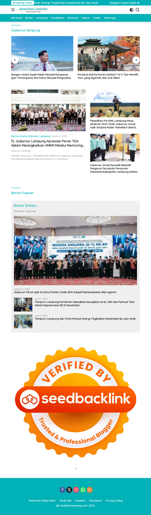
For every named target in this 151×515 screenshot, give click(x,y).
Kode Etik (65, 500)
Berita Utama (19, 136)
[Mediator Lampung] (32, 10)
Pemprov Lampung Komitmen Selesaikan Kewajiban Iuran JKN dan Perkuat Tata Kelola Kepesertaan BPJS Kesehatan (84, 303)
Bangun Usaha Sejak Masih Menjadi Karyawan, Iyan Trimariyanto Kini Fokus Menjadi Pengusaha (41, 76)
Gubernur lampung (21, 150)
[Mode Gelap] (131, 10)
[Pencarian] (138, 10)
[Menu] (13, 10)
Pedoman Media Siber (42, 500)
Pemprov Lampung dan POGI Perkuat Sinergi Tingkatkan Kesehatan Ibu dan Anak (85, 318)
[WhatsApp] (83, 490)
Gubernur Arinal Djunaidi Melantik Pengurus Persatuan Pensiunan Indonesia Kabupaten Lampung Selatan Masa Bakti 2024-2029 (114, 169)
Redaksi (80, 500)
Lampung (44, 136)
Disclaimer (95, 500)
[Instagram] (76, 490)
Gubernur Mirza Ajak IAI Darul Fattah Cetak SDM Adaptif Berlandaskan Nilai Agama (65, 292)
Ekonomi (33, 136)
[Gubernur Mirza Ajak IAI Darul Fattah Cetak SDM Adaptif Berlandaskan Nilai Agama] (75, 250)
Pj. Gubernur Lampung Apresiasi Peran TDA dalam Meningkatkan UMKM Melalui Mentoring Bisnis (47, 145)
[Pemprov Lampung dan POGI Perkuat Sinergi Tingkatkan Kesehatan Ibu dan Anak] (23, 321)
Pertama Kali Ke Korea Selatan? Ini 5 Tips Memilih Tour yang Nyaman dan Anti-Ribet (108, 76)
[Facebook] (62, 490)
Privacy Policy (114, 500)
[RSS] (90, 490)
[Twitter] (69, 490)
